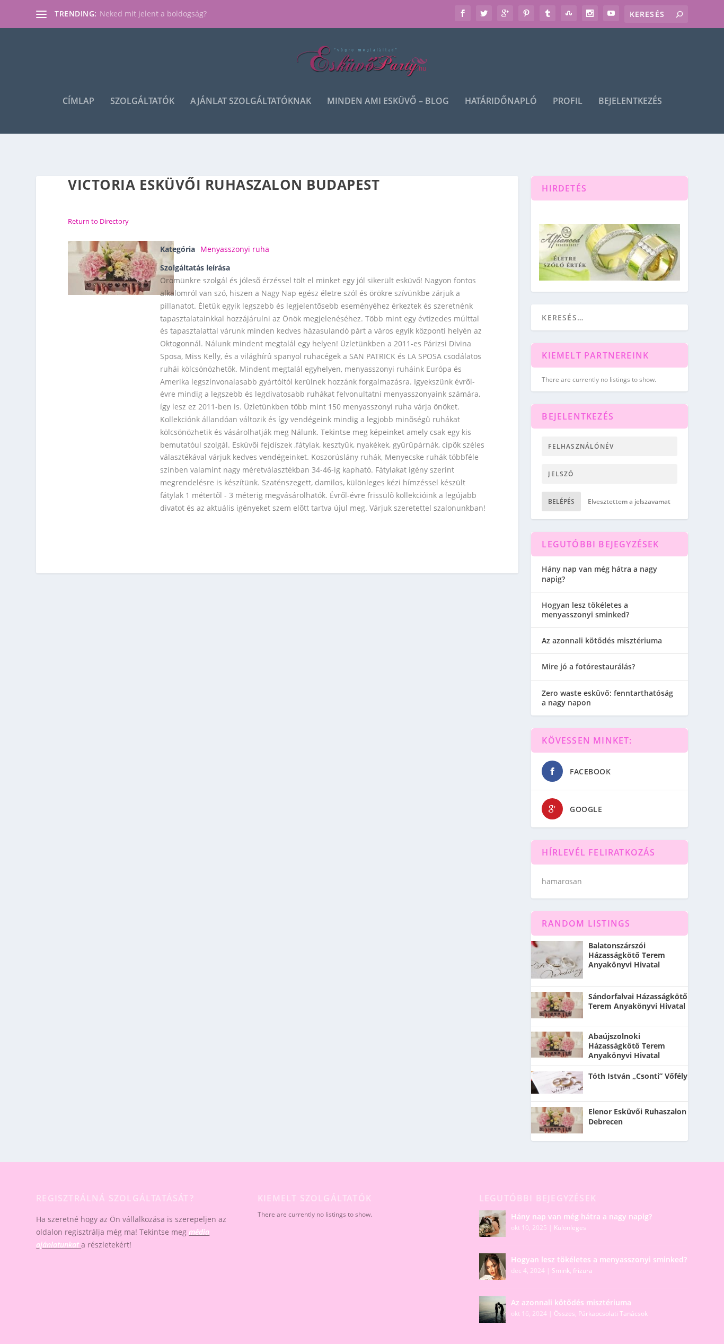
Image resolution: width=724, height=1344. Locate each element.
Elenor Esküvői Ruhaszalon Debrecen (637, 1116)
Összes (564, 1313)
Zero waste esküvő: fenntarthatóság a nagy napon (607, 698)
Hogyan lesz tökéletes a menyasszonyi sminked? (585, 609)
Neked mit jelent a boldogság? (153, 13)
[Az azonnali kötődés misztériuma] (492, 1309)
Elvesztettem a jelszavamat (629, 501)
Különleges (570, 1227)
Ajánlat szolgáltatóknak (250, 102)
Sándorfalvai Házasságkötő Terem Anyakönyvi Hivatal (637, 1001)
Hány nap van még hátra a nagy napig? (599, 573)
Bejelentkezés (630, 102)
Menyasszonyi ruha (234, 249)
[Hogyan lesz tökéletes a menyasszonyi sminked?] (492, 1266)
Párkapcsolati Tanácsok (613, 1313)
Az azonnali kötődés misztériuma (602, 640)
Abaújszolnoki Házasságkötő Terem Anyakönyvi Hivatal (626, 1046)
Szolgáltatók (142, 102)
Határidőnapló (501, 102)
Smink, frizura (572, 1270)
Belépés (561, 501)
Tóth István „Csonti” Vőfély (637, 1076)
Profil (567, 102)
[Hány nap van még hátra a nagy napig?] (492, 1223)
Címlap (78, 102)
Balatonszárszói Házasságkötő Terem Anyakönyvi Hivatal (626, 955)
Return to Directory (98, 221)
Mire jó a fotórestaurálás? (588, 666)
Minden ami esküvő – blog (388, 102)
